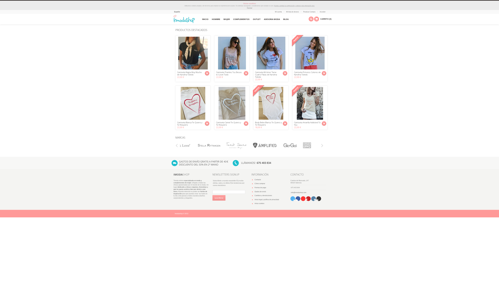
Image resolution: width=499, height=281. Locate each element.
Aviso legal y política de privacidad (267, 199)
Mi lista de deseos (292, 12)
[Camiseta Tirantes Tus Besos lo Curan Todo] (232, 53)
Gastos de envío (260, 192)
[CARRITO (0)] (316, 19)
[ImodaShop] (184, 19)
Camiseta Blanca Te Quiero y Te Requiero (189, 123)
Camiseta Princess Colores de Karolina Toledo (307, 73)
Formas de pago (260, 188)
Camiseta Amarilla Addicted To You (307, 123)
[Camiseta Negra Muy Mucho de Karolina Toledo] (193, 53)
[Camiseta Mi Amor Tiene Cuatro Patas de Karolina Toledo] (271, 53)
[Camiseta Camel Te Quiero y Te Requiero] (232, 103)
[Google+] (318, 198)
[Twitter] (292, 198)
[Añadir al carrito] (207, 73)
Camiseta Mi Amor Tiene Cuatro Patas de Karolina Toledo (266, 74)
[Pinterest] (308, 198)
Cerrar (249, 8)
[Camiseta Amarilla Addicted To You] (310, 103)
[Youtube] (303, 198)
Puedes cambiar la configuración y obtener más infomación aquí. (294, 6)
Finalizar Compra (309, 12)
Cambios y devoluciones (263, 195)
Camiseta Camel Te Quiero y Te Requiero (228, 123)
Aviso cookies (259, 203)
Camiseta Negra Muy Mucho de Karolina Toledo (189, 73)
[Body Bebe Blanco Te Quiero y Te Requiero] (271, 103)
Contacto (258, 180)
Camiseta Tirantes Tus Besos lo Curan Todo (229, 73)
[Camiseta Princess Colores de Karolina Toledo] (310, 53)
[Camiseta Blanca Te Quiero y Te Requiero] (193, 103)
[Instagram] (313, 198)
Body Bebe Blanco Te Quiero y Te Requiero (268, 123)
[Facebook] (298, 198)
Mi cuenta (278, 12)
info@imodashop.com (298, 192)
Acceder (323, 12)
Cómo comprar (260, 183)
